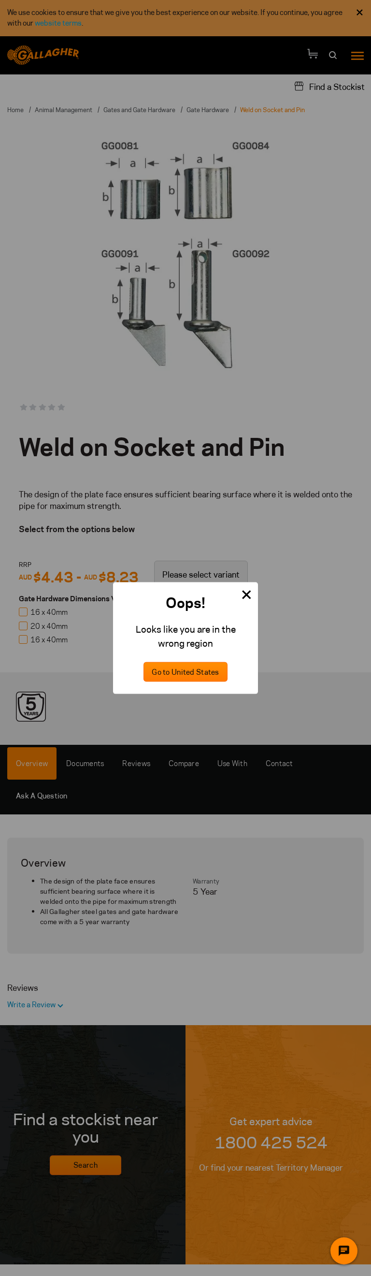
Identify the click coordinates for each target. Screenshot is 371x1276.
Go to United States (185, 672)
